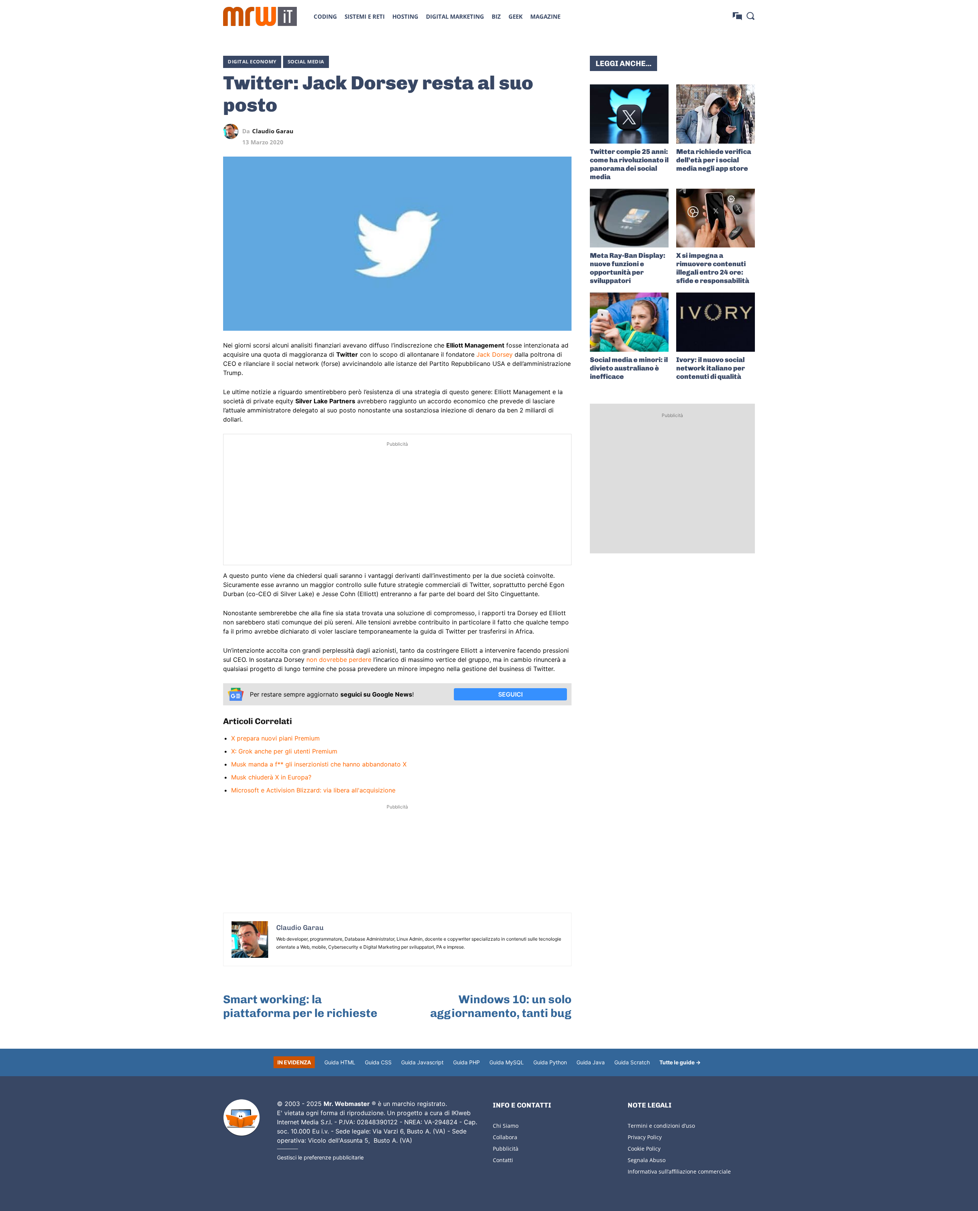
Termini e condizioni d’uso (661, 1125)
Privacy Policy (645, 1137)
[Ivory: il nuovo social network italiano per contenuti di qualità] (715, 322)
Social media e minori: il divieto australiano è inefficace (629, 368)
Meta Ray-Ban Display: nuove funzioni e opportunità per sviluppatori (627, 268)
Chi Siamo (505, 1125)
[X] (493, 131)
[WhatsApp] (528, 131)
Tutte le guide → (680, 1062)
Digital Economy (252, 61)
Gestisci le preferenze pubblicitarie (320, 1157)
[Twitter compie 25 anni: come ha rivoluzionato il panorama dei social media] (629, 114)
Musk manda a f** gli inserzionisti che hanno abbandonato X (318, 764)
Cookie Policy (644, 1148)
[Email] (564, 131)
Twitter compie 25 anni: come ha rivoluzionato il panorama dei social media (629, 164)
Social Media (306, 61)
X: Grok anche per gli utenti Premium (284, 751)
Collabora (505, 1137)
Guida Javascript (422, 1062)
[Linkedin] (511, 131)
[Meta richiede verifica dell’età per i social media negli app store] (715, 114)
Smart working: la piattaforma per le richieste (300, 1006)
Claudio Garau (272, 131)
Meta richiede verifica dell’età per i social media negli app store (713, 160)
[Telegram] (546, 131)
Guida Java (590, 1062)
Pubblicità (505, 1148)
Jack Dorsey (494, 354)
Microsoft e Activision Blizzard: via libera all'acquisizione (313, 790)
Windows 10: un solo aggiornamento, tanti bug (501, 1006)
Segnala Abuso (646, 1160)
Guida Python (550, 1062)
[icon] (737, 16)
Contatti (503, 1160)
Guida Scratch (632, 1062)
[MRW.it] (260, 16)
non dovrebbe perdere (338, 659)
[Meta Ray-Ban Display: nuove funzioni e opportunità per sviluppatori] (629, 218)
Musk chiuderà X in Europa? (271, 777)
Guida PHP (466, 1062)
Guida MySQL (506, 1062)
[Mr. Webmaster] (241, 1118)
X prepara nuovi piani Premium (275, 738)
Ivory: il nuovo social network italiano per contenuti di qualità (710, 368)
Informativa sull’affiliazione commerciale (679, 1171)
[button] (750, 15)
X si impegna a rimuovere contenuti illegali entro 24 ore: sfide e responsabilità (712, 268)
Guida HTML (339, 1062)
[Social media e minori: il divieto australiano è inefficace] (629, 322)
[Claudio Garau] (232, 131)
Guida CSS (378, 1062)
